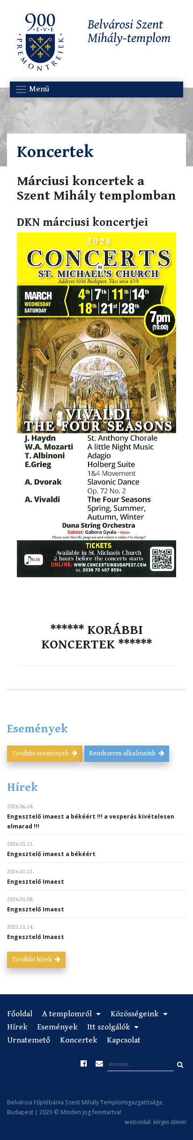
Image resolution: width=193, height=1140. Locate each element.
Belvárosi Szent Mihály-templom (129, 31)
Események (57, 1027)
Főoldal (19, 1014)
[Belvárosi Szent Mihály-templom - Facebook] (83, 1064)
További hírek (32, 959)
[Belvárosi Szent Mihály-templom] (40, 44)
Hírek (17, 1027)
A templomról (68, 1014)
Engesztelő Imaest (35, 882)
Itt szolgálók (109, 1027)
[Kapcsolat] (98, 1064)
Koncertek (78, 1040)
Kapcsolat (124, 1040)
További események (41, 753)
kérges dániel (169, 1122)
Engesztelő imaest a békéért (51, 854)
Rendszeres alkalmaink (123, 753)
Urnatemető (28, 1040)
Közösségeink (135, 1014)
